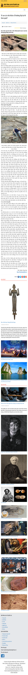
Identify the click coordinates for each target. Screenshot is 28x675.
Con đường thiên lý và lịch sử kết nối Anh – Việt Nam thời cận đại (11, 574)
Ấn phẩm (4, 643)
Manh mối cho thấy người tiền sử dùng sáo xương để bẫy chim (12, 403)
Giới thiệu (4, 620)
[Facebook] (18, 277)
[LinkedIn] (24, 277)
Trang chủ (3, 22)
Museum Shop (5, 645)
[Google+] (22, 277)
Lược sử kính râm (3, 502)
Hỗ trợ (3, 629)
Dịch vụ (3, 639)
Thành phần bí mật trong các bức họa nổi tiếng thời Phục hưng (10, 554)
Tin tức (3, 621)
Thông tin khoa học (13, 22)
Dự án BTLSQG (5, 627)
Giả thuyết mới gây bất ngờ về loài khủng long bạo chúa (9, 536)
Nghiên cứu (7, 22)
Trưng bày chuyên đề (6, 634)
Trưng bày (4, 623)
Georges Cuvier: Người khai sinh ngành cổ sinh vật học (9, 452)
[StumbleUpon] (26, 277)
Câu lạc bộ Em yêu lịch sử (7, 641)
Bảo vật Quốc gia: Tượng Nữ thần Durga (8, 322)
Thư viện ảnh (4, 637)
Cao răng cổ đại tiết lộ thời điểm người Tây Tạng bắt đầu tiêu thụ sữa (11, 518)
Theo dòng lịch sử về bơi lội (5, 610)
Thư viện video (5, 636)
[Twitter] (20, 277)
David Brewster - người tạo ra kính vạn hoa (7, 484)
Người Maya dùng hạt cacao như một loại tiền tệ (8, 591)
